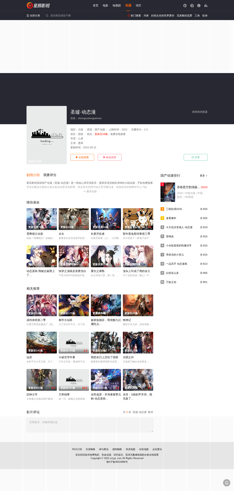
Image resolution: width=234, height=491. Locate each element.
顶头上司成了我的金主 (136, 271)
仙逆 (29, 357)
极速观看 (109, 157)
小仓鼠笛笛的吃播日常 (179, 245)
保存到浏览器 (199, 111)
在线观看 (82, 157)
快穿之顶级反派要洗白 (72, 271)
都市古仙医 (65, 319)
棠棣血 (170, 236)
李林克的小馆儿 (175, 254)
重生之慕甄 (98, 271)
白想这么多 (172, 272)
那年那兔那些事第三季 (136, 233)
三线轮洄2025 (174, 209)
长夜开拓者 (98, 233)
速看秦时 (171, 218)
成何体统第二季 (36, 319)
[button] (35, 175)
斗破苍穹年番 (67, 357)
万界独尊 (64, 394)
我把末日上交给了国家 (104, 357)
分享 (196, 157)
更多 (203, 175)
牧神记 (127, 319)
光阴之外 (128, 357)
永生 (61, 233)
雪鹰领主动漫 (35, 233)
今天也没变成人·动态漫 (179, 227)
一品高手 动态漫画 (176, 263)
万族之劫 (171, 282)
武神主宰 (32, 394)
